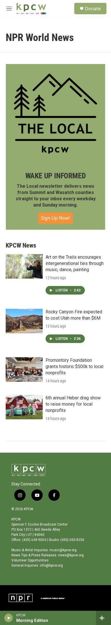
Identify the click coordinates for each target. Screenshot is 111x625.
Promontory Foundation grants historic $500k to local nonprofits (74, 366)
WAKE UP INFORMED (55, 175)
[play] (8, 618)
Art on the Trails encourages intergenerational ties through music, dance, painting (75, 263)
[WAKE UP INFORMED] (55, 113)
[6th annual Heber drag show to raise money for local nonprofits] (24, 407)
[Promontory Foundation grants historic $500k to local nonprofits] (24, 369)
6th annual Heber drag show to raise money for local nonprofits (73, 404)
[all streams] (103, 618)
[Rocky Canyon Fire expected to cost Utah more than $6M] (24, 321)
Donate (93, 8)
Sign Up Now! (55, 218)
